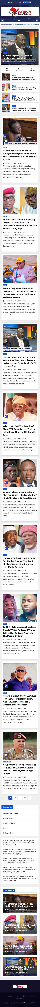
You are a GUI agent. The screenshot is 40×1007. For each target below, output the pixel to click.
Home (6, 1003)
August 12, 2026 (10, 708)
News (10, 53)
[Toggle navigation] (19, 20)
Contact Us (31, 1003)
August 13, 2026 (16, 61)
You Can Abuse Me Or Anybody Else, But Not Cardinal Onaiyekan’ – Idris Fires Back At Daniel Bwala (20, 495)
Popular (19, 70)
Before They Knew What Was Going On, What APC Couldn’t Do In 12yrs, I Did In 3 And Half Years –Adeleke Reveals (24, 101)
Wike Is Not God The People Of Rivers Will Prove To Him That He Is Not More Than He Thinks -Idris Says (19, 879)
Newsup (31, 996)
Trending (32, 70)
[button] (34, 20)
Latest (7, 70)
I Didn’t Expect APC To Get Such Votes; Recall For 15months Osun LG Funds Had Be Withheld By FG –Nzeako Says (24, 111)
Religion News (8, 833)
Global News (7, 761)
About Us (12, 1003)
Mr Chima (27, 61)
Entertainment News (10, 813)
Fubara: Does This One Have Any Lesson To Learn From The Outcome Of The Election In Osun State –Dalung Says (24, 90)
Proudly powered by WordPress (14, 996)
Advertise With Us (22, 1003)
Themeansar (20, 998)
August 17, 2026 (10, 163)
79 (25, 798)
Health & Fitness (9, 823)
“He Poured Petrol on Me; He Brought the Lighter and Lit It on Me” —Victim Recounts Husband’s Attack (24, 80)
